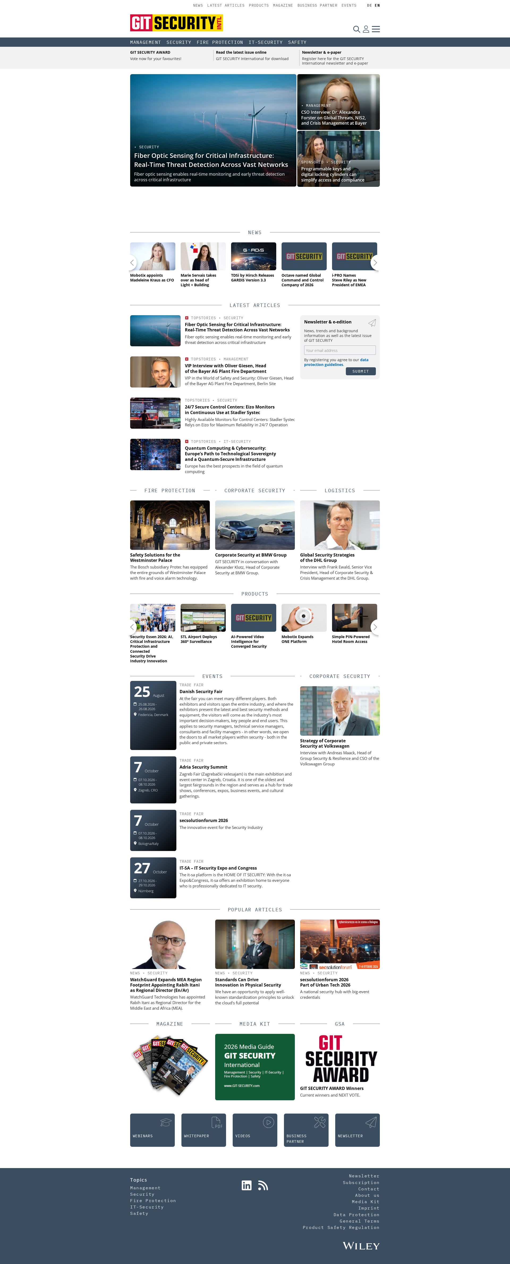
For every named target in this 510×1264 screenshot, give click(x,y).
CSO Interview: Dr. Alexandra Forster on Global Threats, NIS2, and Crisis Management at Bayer (334, 117)
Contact (369, 1188)
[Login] (366, 29)
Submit (360, 371)
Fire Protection (220, 42)
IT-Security (266, 42)
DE (369, 5)
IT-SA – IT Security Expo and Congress (218, 868)
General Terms (360, 1221)
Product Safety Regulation (341, 1227)
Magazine (283, 5)
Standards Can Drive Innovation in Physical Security (248, 982)
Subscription (361, 1182)
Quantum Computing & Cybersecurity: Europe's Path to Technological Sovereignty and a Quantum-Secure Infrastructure (230, 453)
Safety (297, 42)
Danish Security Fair (201, 691)
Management (145, 42)
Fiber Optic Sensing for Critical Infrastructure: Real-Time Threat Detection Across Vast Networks (211, 160)
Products (259, 5)
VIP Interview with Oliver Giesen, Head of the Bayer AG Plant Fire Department (225, 368)
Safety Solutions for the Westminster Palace (155, 557)
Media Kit (366, 1201)
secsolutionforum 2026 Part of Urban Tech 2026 (325, 982)
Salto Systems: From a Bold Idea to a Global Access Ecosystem (334, 177)
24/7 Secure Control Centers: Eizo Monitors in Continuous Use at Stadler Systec (230, 409)
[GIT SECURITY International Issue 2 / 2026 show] (181, 1067)
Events (349, 5)
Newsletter (364, 1175)
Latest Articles (226, 5)
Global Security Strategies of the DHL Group (327, 557)
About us (367, 1195)
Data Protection (357, 1214)
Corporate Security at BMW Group (251, 555)
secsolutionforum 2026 (204, 820)
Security (179, 42)
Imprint (369, 1208)
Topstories (203, 317)
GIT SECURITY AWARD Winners (332, 1088)
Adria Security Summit (203, 767)
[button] (129, 263)
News (198, 5)
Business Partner (317, 5)
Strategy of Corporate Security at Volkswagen (325, 743)
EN (377, 5)
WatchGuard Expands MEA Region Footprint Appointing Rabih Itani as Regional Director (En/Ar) (166, 985)
